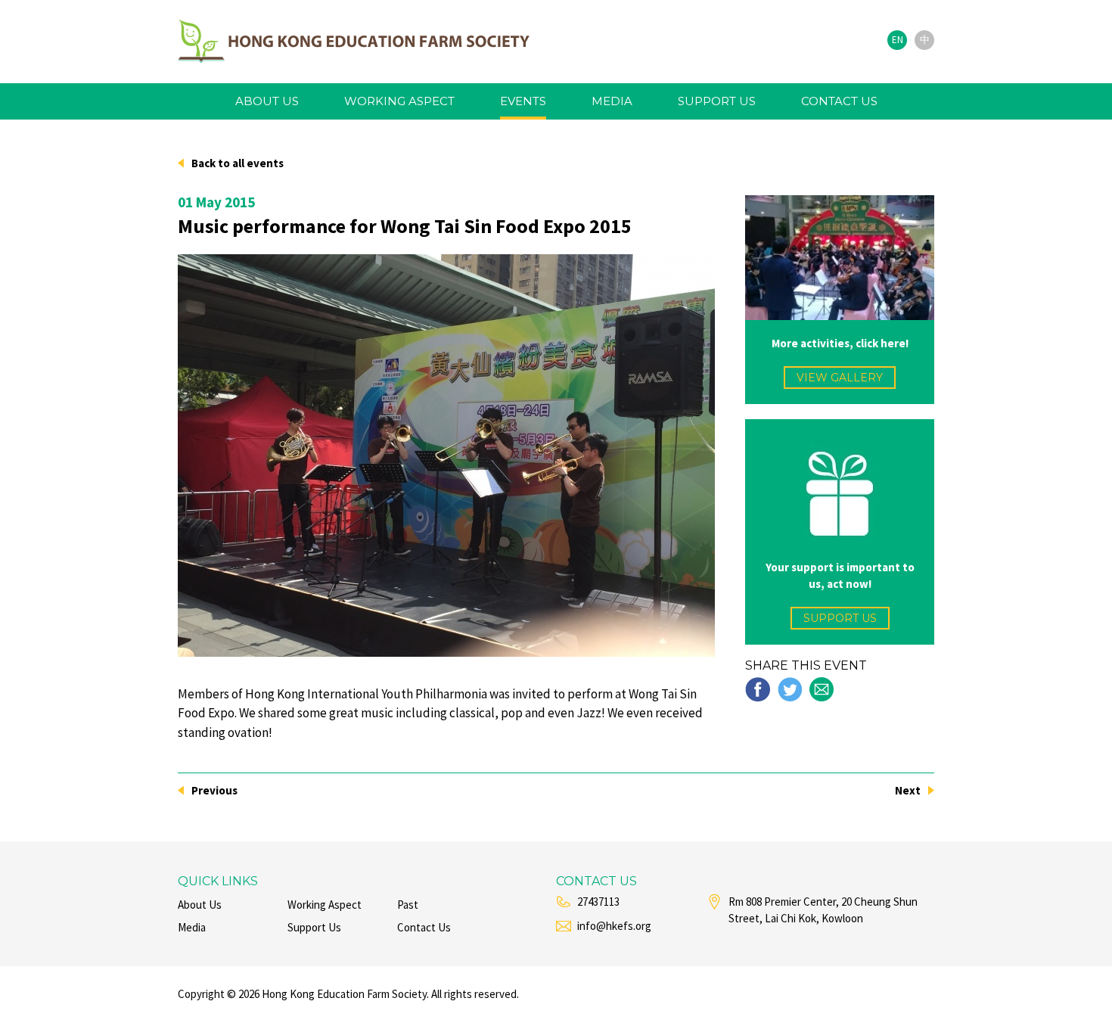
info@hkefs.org (614, 926)
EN (897, 39)
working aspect (399, 101)
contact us (839, 101)
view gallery (840, 377)
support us (717, 101)
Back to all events (237, 163)
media (612, 101)
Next (908, 790)
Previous (214, 790)
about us (267, 101)
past (407, 904)
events (523, 101)
